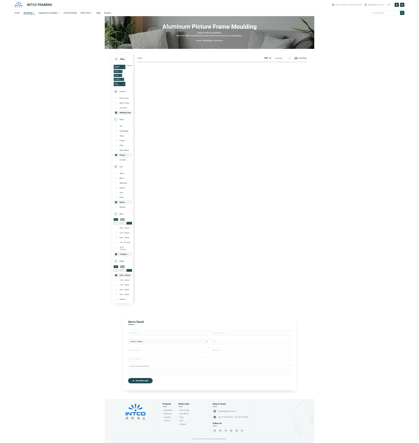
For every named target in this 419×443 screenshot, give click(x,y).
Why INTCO (184, 414)
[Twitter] (231, 430)
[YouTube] (236, 430)
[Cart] (402, 5)
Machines (168, 414)
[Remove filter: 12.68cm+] (122, 79)
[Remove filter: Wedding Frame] (123, 67)
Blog (98, 13)
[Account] (397, 5)
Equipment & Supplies (48, 13)
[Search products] (402, 13)
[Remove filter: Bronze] (120, 75)
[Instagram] (220, 430)
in (122, 219)
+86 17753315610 (341, 5)
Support (107, 13)
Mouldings (28, 13)
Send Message (142, 381)
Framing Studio (70, 13)
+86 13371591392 (355, 5)
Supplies (167, 417)
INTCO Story (184, 410)
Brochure (303, 58)
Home (17, 13)
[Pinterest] (242, 430)
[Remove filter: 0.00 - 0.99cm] (123, 84)
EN (389, 4)
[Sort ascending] (289, 58)
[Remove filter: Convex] (121, 71)
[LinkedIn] (226, 430)
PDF (181, 421)
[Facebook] (215, 430)
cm (116, 219)
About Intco (86, 13)
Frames (167, 421)
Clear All (129, 65)
